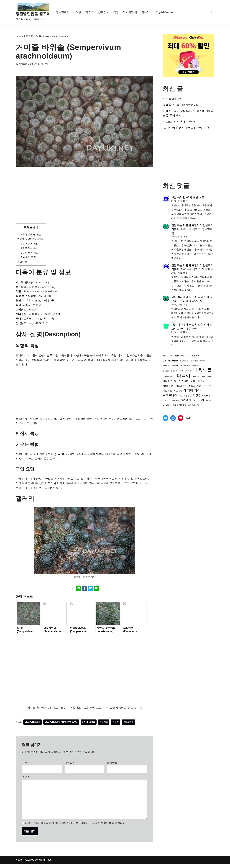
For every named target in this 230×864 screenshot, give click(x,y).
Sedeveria (166, 365)
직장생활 (187, 395)
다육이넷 (195, 376)
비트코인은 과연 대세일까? (179, 121)
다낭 (178, 371)
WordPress (185, 365)
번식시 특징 (29, 248)
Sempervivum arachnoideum (61, 722)
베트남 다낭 (168, 386)
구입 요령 (28, 257)
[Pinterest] (180, 418)
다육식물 (104, 722)
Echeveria (170, 360)
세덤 (199, 386)
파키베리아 (167, 405)
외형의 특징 (29, 243)
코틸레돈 (175, 400)
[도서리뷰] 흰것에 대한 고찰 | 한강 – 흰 (186, 127)
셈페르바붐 (128, 722)
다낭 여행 (187, 371)
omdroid (23, 64)
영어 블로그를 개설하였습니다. (181, 105)
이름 (25, 762)
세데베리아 (207, 386)
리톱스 (194, 381)
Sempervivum (32, 722)
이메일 (69, 762)
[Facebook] (173, 418)
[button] (71, 12)
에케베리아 (192, 390)
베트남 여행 (181, 386)
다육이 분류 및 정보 (29, 234)
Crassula (194, 355)
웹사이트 (112, 762)
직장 (116, 12)
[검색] (211, 12)
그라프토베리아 (169, 371)
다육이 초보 (206, 376)
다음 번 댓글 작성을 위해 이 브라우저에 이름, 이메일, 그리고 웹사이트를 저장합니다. (75, 823)
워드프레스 (170, 395)
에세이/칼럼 (130, 12)
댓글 (25, 776)
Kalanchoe (194, 361)
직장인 (197, 395)
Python (202, 361)
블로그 (191, 385)
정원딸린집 (195, 301)
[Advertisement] (84, 200)
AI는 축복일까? (172, 98)
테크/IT (89, 12)
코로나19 (167, 400)
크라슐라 (186, 400)
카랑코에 (206, 395)
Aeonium (175, 356)
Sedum (175, 365)
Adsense (166, 356)
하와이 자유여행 (180, 405)
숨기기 (33, 227)
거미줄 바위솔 (88, 722)
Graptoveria (184, 361)
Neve (19, 859)
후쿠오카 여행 (193, 405)
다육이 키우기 (170, 381)
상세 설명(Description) (30, 239)
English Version (165, 12)
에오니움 (178, 391)
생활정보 (103, 12)
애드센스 (167, 390)
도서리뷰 (184, 380)
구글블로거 (196, 365)
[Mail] (188, 418)
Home (19, 36)
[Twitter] (165, 418)
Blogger (184, 356)
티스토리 (198, 400)
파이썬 (208, 400)
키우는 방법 (29, 252)
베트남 (201, 381)
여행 (78, 12)
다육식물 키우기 (169, 376)
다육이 (115, 722)
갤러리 (22, 261)
